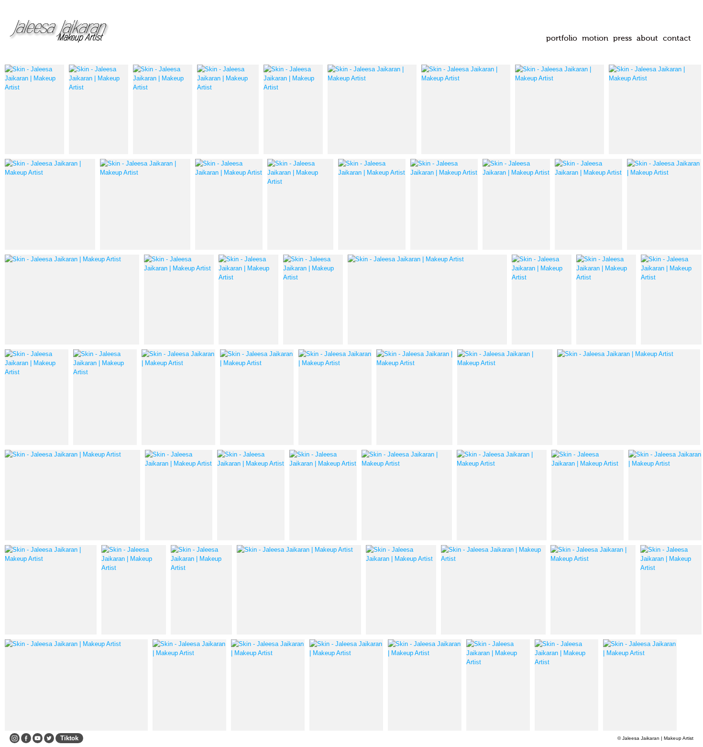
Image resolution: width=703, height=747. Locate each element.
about (647, 38)
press (622, 38)
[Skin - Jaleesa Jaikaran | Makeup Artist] (34, 109)
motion (595, 38)
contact (677, 38)
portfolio (561, 38)
